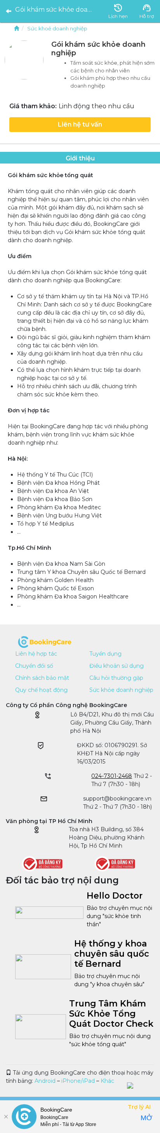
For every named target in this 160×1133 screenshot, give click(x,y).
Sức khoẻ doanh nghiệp (57, 28)
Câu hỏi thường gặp (116, 677)
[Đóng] (5, 1116)
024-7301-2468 (111, 775)
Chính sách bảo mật (42, 677)
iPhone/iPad (78, 1080)
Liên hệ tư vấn (80, 124)
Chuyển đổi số (34, 665)
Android (45, 1080)
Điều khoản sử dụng (116, 665)
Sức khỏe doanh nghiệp (121, 689)
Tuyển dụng (105, 653)
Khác (107, 1080)
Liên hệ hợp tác (36, 653)
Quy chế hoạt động (41, 689)
